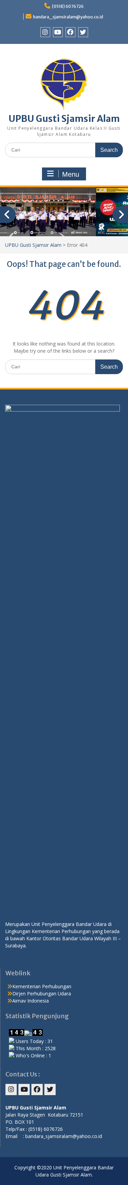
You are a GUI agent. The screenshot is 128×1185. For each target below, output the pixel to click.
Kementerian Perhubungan (41, 986)
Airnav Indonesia (30, 1000)
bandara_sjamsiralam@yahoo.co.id (68, 16)
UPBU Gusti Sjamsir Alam (64, 118)
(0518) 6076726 (68, 6)
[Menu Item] (45, 32)
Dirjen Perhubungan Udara (41, 993)
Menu (70, 174)
